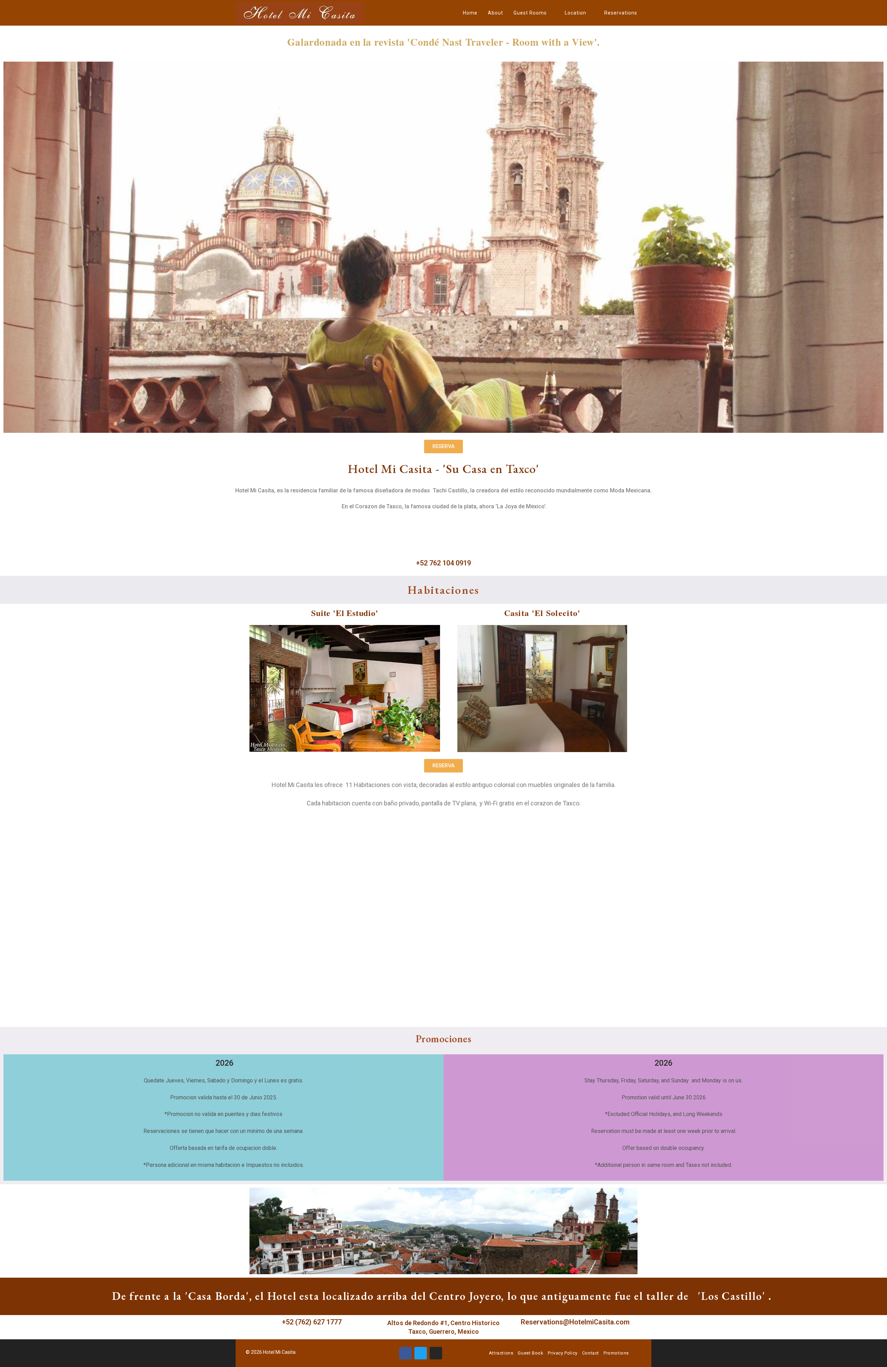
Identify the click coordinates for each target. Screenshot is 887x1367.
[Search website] (649, 13)
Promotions (616, 1353)
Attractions (501, 1353)
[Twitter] (420, 1353)
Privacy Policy (562, 1353)
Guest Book (530, 1353)
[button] (443, 446)
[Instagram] (436, 1353)
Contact (590, 1353)
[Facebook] (405, 1353)
